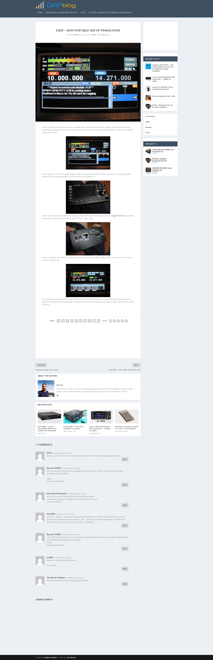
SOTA (148, 133)
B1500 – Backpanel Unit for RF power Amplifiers (162, 106)
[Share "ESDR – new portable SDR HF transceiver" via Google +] (67, 321)
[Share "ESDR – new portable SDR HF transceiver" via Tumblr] (72, 321)
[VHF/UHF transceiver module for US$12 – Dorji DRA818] (126, 416)
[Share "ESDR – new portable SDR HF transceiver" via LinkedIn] (81, 321)
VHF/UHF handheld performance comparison (110, 13)
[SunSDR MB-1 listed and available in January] (75, 416)
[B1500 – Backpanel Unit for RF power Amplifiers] (148, 106)
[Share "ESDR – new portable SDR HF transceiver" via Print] (98, 321)
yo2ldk (50, 557)
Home (39, 13)
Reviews (149, 127)
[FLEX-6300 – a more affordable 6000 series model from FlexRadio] (49, 416)
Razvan (76, 35)
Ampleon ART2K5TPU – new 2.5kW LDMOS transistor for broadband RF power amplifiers (163, 68)
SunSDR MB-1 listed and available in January (73, 428)
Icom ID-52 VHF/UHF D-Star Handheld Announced (162, 88)
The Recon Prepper (56, 577)
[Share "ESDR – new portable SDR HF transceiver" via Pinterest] (76, 321)
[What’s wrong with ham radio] (148, 97)
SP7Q (49, 453)
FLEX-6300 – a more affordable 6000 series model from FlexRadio (47, 429)
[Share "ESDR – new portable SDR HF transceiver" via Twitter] (63, 321)
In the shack (150, 116)
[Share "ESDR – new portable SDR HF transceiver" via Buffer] (85, 321)
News (94, 35)
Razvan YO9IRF (54, 468)
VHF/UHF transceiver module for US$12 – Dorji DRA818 (126, 428)
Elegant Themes (51, 657)
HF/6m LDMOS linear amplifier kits (61, 13)
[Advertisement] (137, 7)
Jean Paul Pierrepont (57, 493)
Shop (83, 13)
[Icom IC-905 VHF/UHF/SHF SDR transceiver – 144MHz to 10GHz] (101, 416)
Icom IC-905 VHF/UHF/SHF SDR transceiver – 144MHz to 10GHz (99, 429)
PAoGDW (51, 514)
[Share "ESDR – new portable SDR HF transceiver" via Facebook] (58, 321)
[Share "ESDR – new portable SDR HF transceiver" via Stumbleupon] (89, 321)
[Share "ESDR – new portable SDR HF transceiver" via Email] (94, 321)
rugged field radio (118, 216)
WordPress (72, 657)
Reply (125, 459)
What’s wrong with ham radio (163, 96)
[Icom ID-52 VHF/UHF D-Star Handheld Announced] (148, 88)
